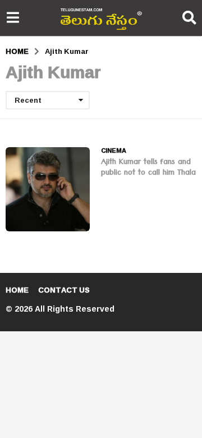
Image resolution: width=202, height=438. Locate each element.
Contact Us (64, 289)
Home (17, 289)
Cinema (113, 150)
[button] (13, 18)
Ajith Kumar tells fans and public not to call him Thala (148, 168)
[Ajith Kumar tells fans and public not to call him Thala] (48, 189)
